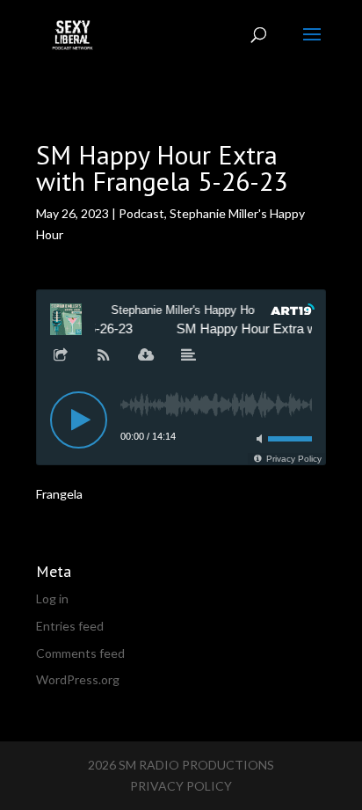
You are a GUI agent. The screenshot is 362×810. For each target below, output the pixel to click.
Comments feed (80, 653)
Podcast (141, 213)
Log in (52, 598)
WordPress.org (77, 679)
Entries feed (70, 625)
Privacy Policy (181, 785)
